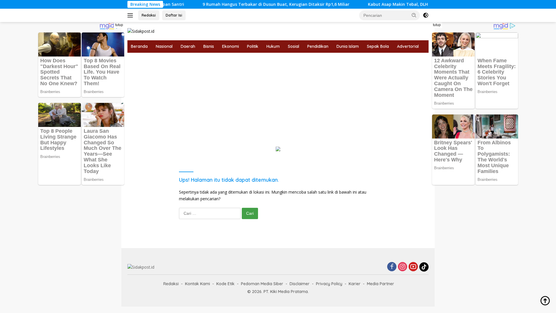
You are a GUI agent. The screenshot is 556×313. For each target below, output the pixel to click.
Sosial (293, 46)
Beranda (139, 46)
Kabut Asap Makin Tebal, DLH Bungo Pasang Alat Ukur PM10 (418, 4)
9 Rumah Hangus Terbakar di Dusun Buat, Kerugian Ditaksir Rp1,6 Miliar (265, 4)
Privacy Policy (329, 283)
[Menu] (131, 15)
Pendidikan (317, 46)
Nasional (164, 46)
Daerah (188, 46)
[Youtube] (413, 267)
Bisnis (208, 46)
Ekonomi (230, 46)
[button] (414, 15)
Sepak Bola (378, 46)
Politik (252, 46)
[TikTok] (424, 267)
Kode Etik (225, 283)
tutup (119, 25)
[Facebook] (391, 267)
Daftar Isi (174, 15)
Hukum (273, 46)
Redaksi (149, 15)
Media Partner (380, 283)
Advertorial (408, 46)
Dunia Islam (347, 46)
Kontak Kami (197, 283)
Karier (355, 283)
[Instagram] (402, 267)
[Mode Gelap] (426, 15)
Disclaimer (300, 283)
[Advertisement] (278, 96)
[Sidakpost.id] (140, 31)
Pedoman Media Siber (262, 283)
